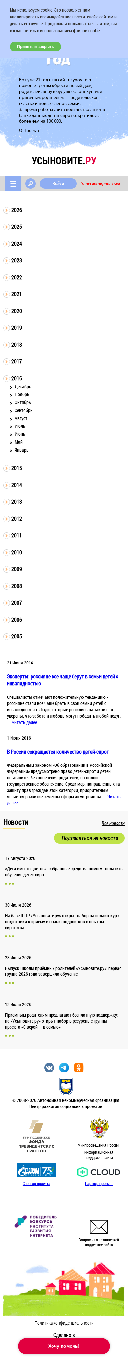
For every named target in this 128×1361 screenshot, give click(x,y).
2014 (16, 484)
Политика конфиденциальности (64, 1323)
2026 (16, 209)
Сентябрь (23, 410)
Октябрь (23, 402)
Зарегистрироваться (100, 183)
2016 (16, 378)
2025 (16, 226)
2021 (16, 293)
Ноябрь (22, 394)
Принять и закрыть (35, 46)
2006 (16, 619)
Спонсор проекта (36, 1183)
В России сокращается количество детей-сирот (58, 751)
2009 (16, 568)
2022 (16, 277)
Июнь (20, 434)
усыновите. (64, 160)
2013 (16, 501)
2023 (16, 260)
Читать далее (24, 722)
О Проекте (29, 130)
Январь (22, 450)
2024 (16, 243)
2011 (16, 535)
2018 (16, 344)
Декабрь (23, 386)
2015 (16, 467)
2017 (16, 361)
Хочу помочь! (64, 1346)
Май (19, 442)
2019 (16, 327)
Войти (58, 183)
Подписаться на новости (90, 838)
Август (21, 418)
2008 (16, 585)
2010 (16, 552)
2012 (16, 518)
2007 (16, 602)
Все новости (113, 823)
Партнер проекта (99, 1183)
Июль (20, 426)
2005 (16, 636)
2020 (16, 310)
